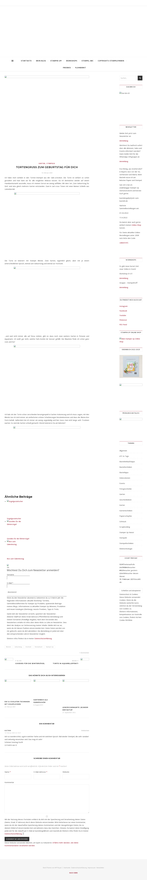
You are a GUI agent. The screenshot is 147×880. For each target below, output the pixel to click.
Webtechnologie (125, 548)
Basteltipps (124, 472)
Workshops (71, 61)
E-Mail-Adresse (40, 772)
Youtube (122, 315)
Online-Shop (136, 225)
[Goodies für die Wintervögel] (9, 662)
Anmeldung (123, 141)
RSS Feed (123, 324)
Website (66, 772)
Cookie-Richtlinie (125, 620)
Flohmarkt (80, 68)
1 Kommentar (84, 653)
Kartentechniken (125, 510)
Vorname (10, 574)
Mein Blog (41, 61)
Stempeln (51, 163)
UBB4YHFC (123, 243)
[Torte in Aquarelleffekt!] (85, 662)
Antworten (85, 730)
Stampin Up (50, 647)
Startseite (26, 61)
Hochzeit (28, 647)
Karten (42, 163)
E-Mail (10, 583)
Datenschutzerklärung (43, 638)
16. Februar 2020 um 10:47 (13, 733)
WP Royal (58, 868)
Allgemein (123, 450)
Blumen (8, 647)
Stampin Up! (56, 61)
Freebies (67, 68)
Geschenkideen (125, 500)
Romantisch (38, 647)
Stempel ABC (87, 61)
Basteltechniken (125, 467)
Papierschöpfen (125, 516)
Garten (122, 494)
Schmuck (122, 521)
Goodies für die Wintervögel (18, 538)
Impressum (92, 868)
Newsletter (100, 868)
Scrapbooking (124, 527)
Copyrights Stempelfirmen (111, 61)
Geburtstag (18, 647)
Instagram (123, 306)
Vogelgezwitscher (14, 518)
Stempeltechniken (126, 543)
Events (122, 483)
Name (8, 772)
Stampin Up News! (126, 532)
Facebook (123, 311)
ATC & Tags (124, 456)
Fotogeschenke (125, 489)
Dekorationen (124, 478)
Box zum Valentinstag (15, 558)
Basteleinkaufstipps (127, 461)
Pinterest (123, 320)
